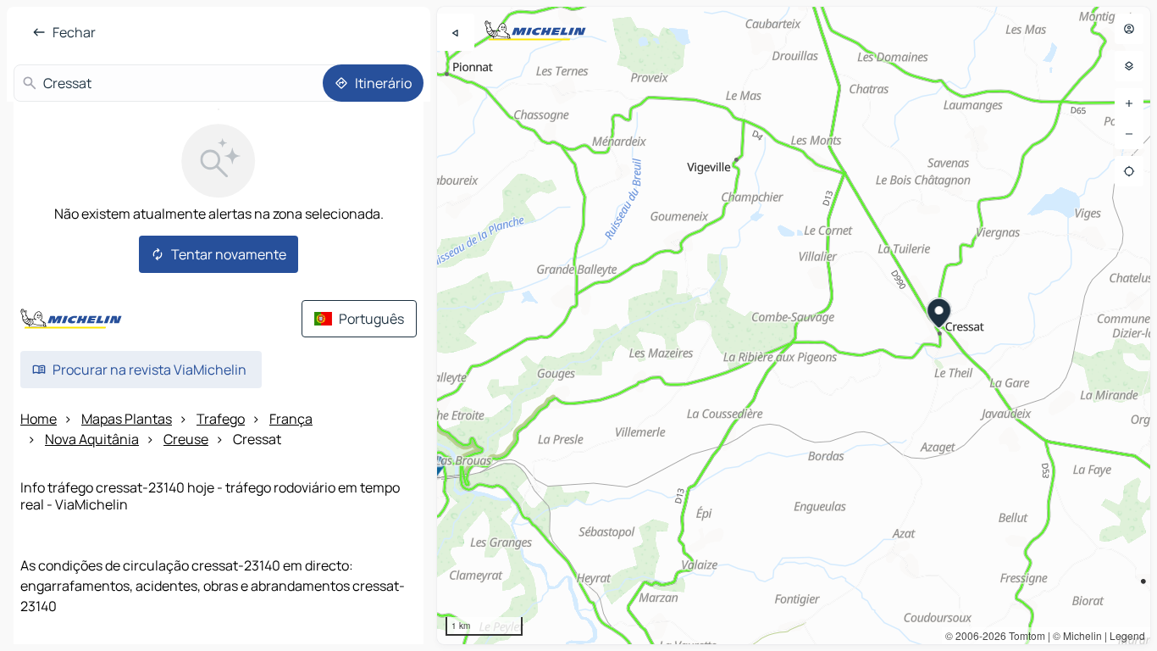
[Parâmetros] (1129, 66)
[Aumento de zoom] (1129, 103)
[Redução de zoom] (1129, 134)
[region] (793, 325)
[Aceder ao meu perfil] (1129, 29)
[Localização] (1129, 171)
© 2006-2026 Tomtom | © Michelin (1023, 635)
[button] (939, 315)
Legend (1127, 635)
